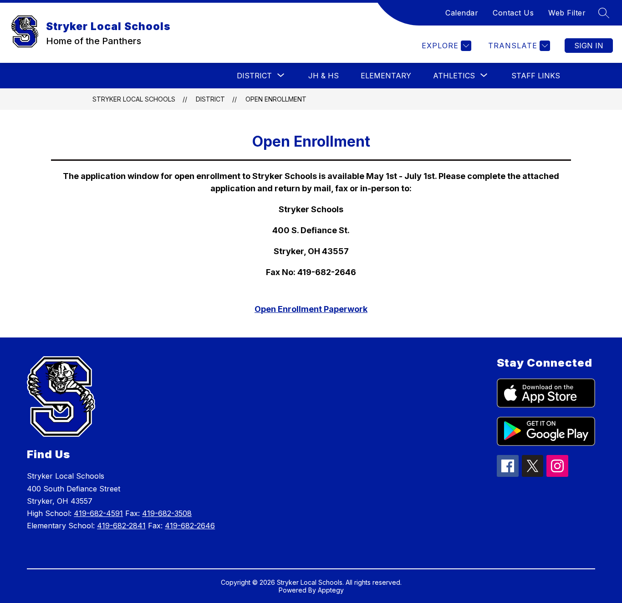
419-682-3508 (167, 513)
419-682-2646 (190, 525)
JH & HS (323, 75)
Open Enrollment (275, 99)
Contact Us (513, 12)
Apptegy (331, 590)
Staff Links (535, 75)
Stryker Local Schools (133, 99)
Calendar (461, 12)
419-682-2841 (121, 525)
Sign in (588, 45)
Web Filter (567, 12)
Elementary (386, 75)
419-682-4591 (98, 513)
